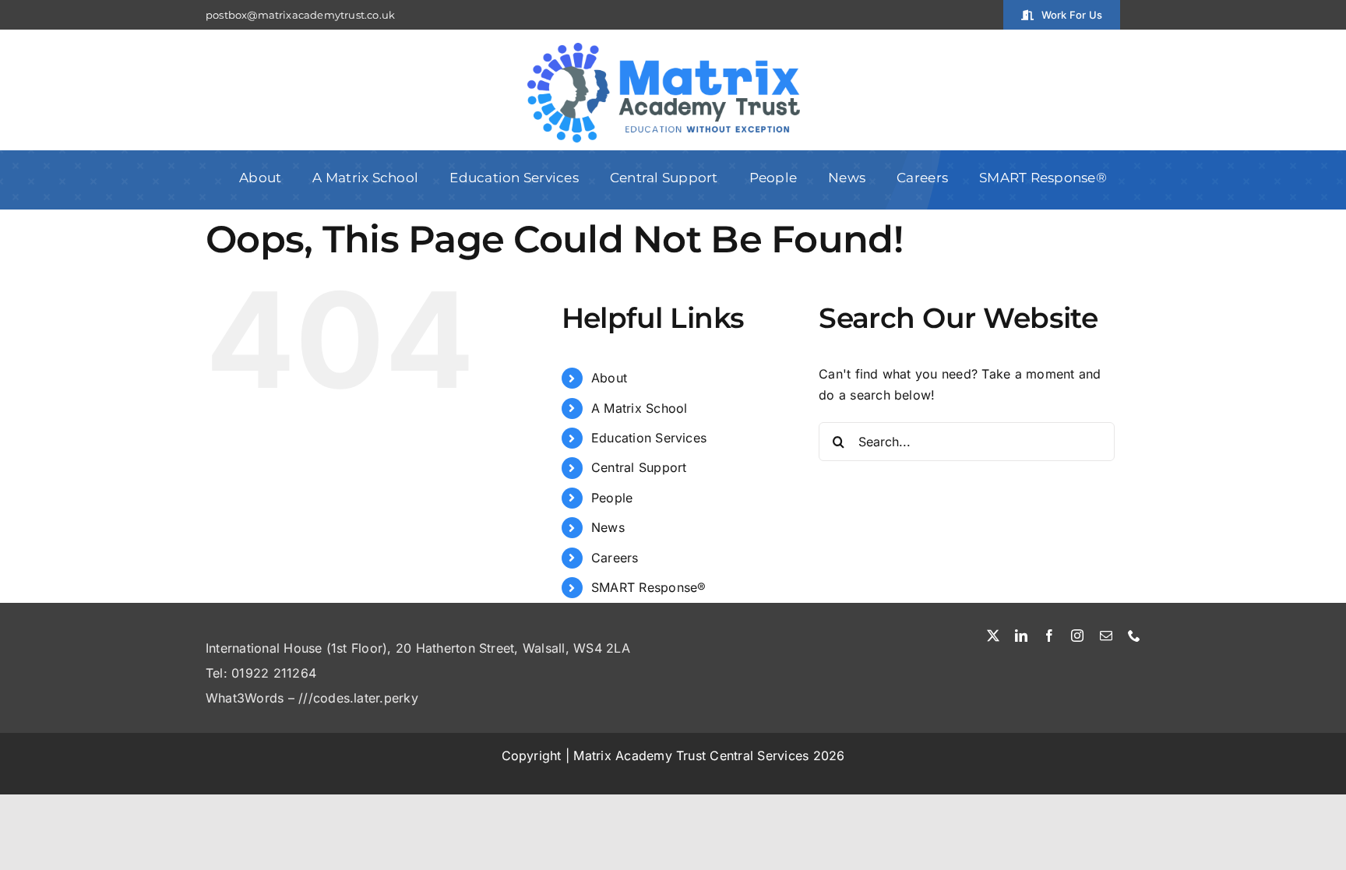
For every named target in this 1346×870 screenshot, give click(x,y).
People (611, 497)
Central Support (639, 467)
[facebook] (1049, 635)
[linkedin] (1021, 635)
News (608, 527)
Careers (615, 557)
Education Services (648, 438)
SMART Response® (648, 587)
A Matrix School (639, 408)
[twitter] (993, 635)
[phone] (1134, 635)
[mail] (1106, 635)
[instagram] (1077, 635)
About (609, 378)
